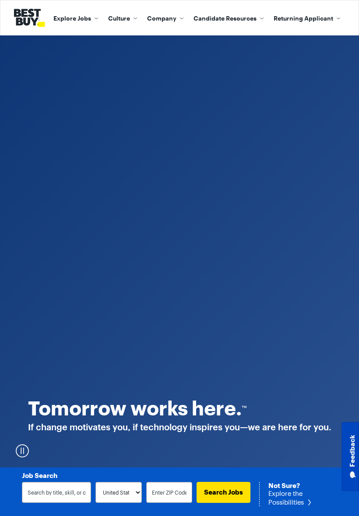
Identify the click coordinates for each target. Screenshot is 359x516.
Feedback (352, 451)
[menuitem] (76, 17)
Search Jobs (223, 492)
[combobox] (56, 492)
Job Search (39, 476)
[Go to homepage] (31, 17)
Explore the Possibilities (286, 498)
